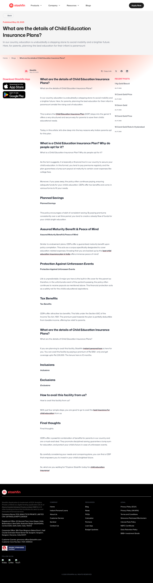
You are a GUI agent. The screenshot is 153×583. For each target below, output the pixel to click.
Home (5, 58)
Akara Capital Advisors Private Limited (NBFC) (20, 507)
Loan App (89, 526)
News (87, 510)
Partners (88, 522)
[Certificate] (14, 548)
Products (35, 5)
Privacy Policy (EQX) (129, 507)
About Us (53, 514)
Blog (87, 507)
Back (10, 15)
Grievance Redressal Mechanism (133, 518)
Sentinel (53, 522)
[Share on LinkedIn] (127, 71)
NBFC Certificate (127, 526)
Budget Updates (91, 529)
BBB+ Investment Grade (130, 533)
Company (52, 5)
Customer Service (57, 518)
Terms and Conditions (129, 514)
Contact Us (54, 526)
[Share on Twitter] (116, 71)
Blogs (88, 5)
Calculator (89, 518)
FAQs (87, 514)
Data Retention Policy (129, 529)
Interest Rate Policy (128, 522)
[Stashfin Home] (17, 5)
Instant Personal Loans (59, 510)
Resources (71, 5)
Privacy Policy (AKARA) (130, 510)
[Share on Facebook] (122, 71)
